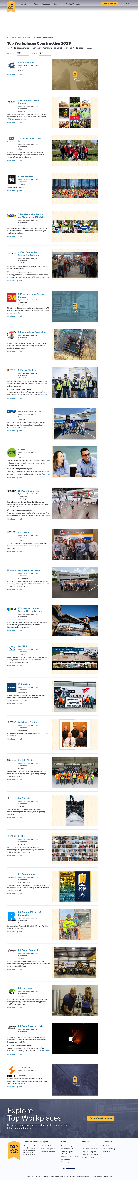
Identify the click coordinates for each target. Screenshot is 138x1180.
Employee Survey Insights (90, 1154)
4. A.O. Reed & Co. (27, 176)
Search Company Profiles (48, 1149)
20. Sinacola (24, 798)
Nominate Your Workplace (109, 3)
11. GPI (21, 449)
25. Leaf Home (25, 988)
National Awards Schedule (69, 1157)
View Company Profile (15, 74)
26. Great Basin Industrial (30, 1026)
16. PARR (22, 646)
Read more (45, 277)
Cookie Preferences (104, 1176)
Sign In (128, 4)
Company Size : (11, 53)
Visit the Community (109, 1146)
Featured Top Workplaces (48, 1152)
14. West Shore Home (29, 570)
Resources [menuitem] (46, 4)
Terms (87, 1176)
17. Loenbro (24, 684)
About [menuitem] (36, 4)
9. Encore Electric (27, 370)
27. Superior (24, 1067)
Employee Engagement (89, 1152)
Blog (83, 1146)
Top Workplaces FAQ (67, 1149)
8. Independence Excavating (32, 332)
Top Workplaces (11, 37)
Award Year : (34, 53)
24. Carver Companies (29, 950)
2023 (41, 53)
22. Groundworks (26, 874)
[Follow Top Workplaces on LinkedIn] (73, 1168)
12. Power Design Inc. (28, 491)
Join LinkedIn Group (109, 1149)
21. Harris (22, 836)
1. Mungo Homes (26, 62)
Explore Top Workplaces (24, 37)
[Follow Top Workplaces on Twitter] (69, 1168)
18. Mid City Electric (27, 722)
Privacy (93, 1176)
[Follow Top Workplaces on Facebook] (65, 1168)
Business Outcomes (88, 1157)
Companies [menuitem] (23, 4)
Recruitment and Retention (90, 1149)
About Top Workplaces (68, 1146)
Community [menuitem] (58, 4)
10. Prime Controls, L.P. (29, 411)
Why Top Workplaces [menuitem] (73, 4)
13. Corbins (23, 532)
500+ (19, 53)
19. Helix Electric (26, 760)
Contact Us (106, 1152)
